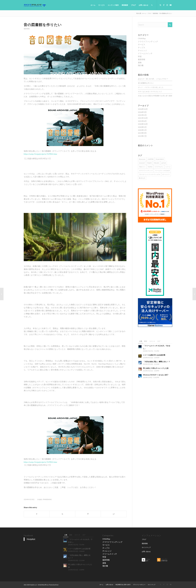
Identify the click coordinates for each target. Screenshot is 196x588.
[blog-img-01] (75, 54)
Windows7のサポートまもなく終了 (155, 375)
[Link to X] (160, 5)
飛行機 (140, 65)
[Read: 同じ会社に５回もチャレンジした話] (140, 369)
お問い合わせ (146, 551)
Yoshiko (150, 166)
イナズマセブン (158, 166)
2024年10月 (143, 109)
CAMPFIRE (151, 159)
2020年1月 (142, 130)
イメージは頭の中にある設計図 (154, 355)
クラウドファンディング (148, 41)
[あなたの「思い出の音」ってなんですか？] (194, 294)
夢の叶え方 (142, 178)
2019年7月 (142, 136)
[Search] (152, 5)
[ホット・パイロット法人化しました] (2, 294)
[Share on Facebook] (36, 514)
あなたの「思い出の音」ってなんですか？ (153, 79)
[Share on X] (62, 514)
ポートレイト (166, 174)
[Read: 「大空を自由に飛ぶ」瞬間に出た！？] (140, 363)
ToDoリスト (142, 166)
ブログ (144, 539)
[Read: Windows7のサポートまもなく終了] (140, 376)
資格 (140, 62)
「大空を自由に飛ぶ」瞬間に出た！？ (156, 361)
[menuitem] (93, 5)
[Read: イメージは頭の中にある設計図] (140, 356)
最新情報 (27, 29)
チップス (141, 47)
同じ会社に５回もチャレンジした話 (155, 368)
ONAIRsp (142, 38)
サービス (141, 44)
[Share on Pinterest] (88, 514)
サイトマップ (146, 547)
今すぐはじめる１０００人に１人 (150, 91)
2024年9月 (142, 112)
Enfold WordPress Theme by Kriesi (48, 585)
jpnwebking (47, 499)
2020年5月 (142, 127)
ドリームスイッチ (145, 53)
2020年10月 (143, 124)
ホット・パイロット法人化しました (150, 87)
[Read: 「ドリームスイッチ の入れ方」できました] (140, 347)
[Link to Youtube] (170, 5)
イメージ (167, 166)
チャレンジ (142, 50)
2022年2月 (142, 115)
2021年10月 (143, 118)
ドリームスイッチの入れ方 (162, 170)
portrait (163, 163)
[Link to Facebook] (163, 5)
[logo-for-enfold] (35, 5)
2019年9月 (142, 133)
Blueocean (142, 159)
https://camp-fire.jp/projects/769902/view (40, 154)
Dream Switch (160, 159)
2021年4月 (142, 121)
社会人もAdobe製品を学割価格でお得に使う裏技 (155, 96)
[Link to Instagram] (167, 5)
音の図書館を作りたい (146, 83)
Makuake (156, 163)
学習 (140, 56)
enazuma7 (142, 163)
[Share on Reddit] (113, 514)
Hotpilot (149, 163)
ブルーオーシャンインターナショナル (149, 174)
